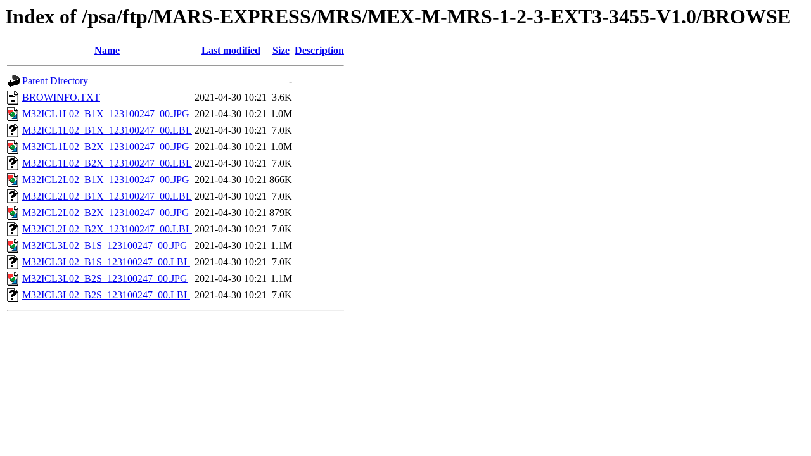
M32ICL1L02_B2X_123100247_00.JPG (105, 146)
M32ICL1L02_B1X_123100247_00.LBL (107, 130)
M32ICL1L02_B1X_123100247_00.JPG (105, 113)
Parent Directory (55, 80)
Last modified (230, 50)
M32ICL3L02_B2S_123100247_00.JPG (105, 278)
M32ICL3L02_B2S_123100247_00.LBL (106, 294)
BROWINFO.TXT (61, 97)
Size (281, 50)
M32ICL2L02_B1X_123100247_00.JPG (105, 179)
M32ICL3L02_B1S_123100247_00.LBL (106, 261)
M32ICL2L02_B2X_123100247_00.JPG (105, 212)
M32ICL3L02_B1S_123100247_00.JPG (105, 245)
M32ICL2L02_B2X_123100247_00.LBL (107, 229)
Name (107, 50)
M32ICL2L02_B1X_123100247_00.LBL (107, 196)
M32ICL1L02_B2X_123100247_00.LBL (107, 163)
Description (319, 50)
